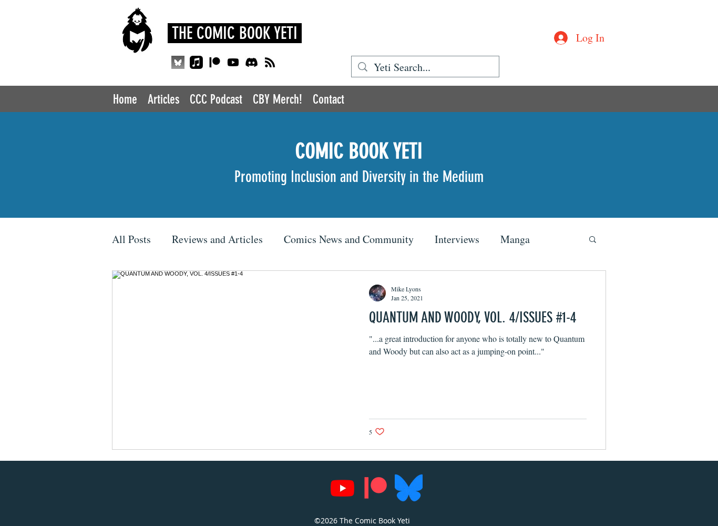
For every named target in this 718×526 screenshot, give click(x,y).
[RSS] (269, 62)
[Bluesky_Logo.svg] (409, 488)
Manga (515, 239)
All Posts (131, 239)
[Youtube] (233, 62)
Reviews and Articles (217, 239)
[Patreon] (214, 62)
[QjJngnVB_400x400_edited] (177, 62)
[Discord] (251, 62)
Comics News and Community (349, 239)
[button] (593, 240)
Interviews (457, 239)
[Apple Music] (196, 62)
